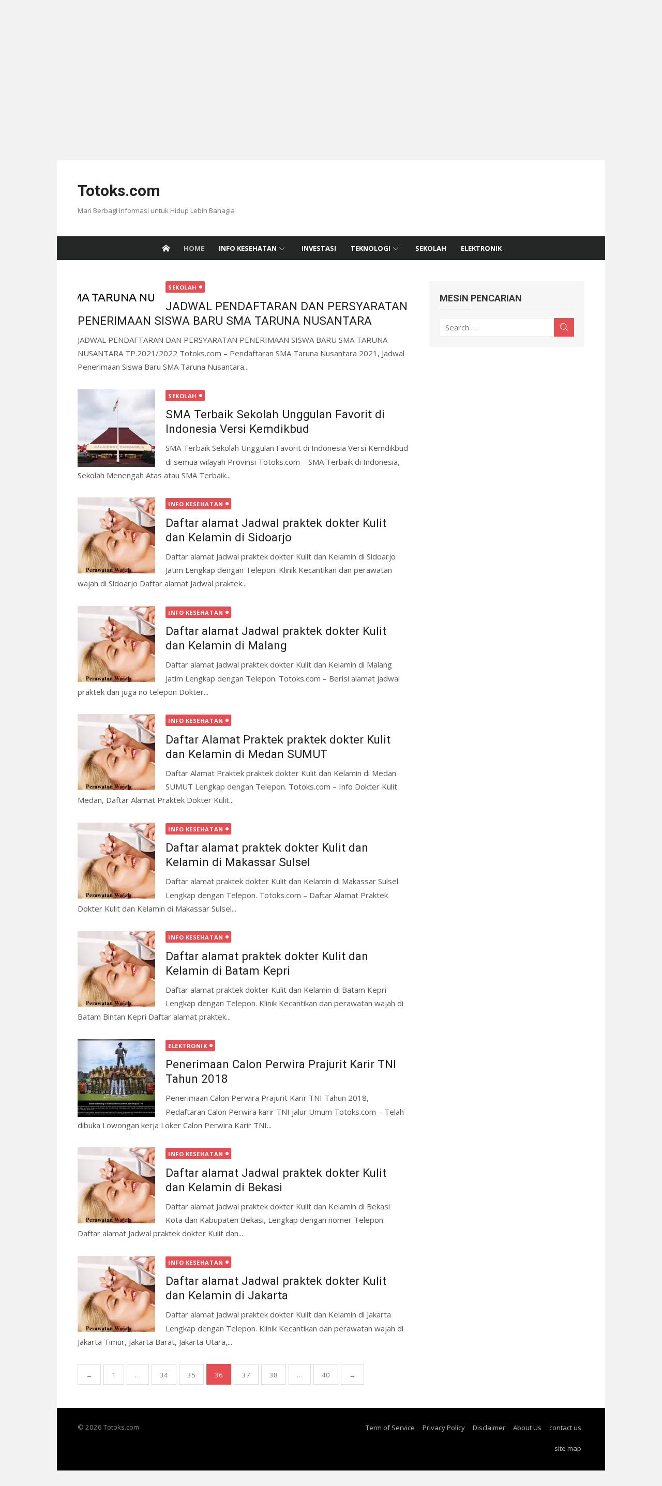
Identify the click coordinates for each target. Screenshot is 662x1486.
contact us (565, 1427)
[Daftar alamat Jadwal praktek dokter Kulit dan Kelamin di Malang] (116, 645)
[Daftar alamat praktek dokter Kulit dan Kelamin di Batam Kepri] (116, 969)
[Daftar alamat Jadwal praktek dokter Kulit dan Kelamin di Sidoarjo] (116, 536)
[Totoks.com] (166, 248)
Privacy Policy (444, 1427)
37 (246, 1374)
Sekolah (430, 248)
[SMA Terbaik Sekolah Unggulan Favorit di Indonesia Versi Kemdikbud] (116, 428)
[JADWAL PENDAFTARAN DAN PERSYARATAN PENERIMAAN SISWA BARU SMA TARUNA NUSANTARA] (116, 296)
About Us (527, 1427)
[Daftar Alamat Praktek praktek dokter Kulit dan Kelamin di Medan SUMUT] (116, 753)
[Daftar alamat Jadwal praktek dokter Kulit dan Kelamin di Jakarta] (116, 1294)
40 (326, 1374)
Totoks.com (119, 190)
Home (194, 248)
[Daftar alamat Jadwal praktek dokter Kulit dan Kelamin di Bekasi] (116, 1186)
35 (191, 1374)
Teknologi (370, 248)
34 (164, 1374)
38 (273, 1374)
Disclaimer (489, 1427)
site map (567, 1448)
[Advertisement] (310, 72)
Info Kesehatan (248, 248)
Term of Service (390, 1427)
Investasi (319, 248)
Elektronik (481, 248)
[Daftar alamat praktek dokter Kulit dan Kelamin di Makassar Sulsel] (116, 861)
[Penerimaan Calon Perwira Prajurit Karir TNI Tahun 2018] (116, 1078)
